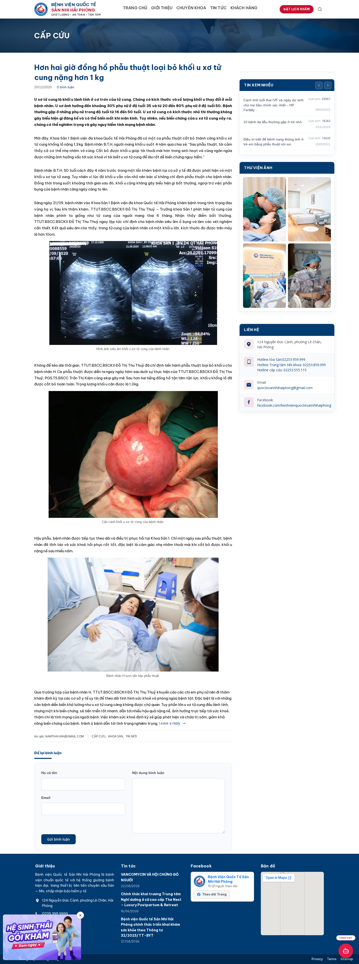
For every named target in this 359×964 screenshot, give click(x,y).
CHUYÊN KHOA (191, 7)
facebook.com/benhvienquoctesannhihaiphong (294, 405)
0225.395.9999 (55, 914)
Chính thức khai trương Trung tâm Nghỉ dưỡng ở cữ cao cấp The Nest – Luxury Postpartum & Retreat (151, 899)
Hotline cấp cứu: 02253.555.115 (281, 370)
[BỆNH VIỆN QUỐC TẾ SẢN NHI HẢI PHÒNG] (41, 9)
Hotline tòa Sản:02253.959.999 (281, 359)
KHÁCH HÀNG (244, 7)
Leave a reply (169, 723)
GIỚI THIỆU (161, 7)
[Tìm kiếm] (320, 9)
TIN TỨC (218, 7)
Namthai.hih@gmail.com (64, 736)
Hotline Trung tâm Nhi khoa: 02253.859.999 (291, 364)
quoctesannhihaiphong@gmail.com (285, 387)
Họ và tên (49, 773)
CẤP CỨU (99, 736)
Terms (332, 959)
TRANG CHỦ (135, 7)
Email (45, 798)
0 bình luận (65, 87)
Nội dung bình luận (148, 773)
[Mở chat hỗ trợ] (345, 951)
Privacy (317, 959)
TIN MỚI (131, 736)
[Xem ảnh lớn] (264, 209)
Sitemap (346, 959)
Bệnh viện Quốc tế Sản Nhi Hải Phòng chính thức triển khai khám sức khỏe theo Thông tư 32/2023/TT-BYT (150, 927)
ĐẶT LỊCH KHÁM (297, 9)
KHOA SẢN (115, 736)
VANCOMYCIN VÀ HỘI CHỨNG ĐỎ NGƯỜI (150, 877)
